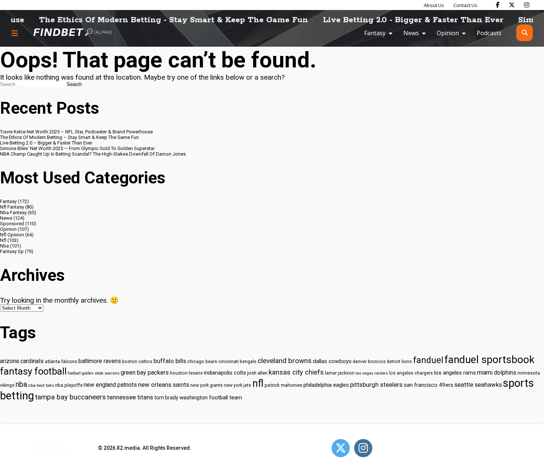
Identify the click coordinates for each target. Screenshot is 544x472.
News (411, 33)
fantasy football (33, 371)
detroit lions (399, 361)
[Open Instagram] (363, 448)
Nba (4, 246)
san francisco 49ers (428, 385)
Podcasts (489, 33)
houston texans (186, 373)
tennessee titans (130, 397)
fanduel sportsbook (489, 359)
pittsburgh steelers (376, 384)
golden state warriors (101, 373)
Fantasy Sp (12, 251)
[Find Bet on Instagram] (526, 5)
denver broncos (369, 361)
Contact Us (465, 5)
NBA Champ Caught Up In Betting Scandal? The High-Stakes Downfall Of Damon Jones (93, 154)
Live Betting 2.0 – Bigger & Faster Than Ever (46, 143)
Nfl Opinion (12, 234)
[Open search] (524, 32)
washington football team (210, 397)
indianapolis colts (225, 372)
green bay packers (145, 372)
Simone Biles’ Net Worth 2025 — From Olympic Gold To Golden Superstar (77, 148)
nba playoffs (69, 385)
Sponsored (12, 223)
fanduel (428, 360)
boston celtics (137, 361)
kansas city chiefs (296, 372)
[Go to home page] (72, 32)
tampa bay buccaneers (70, 397)
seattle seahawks (478, 384)
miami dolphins (496, 372)
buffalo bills (170, 361)
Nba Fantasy (13, 212)
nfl (257, 383)
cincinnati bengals (237, 361)
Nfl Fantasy (12, 207)
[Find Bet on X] (512, 5)
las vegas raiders (372, 373)
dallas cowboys (332, 361)
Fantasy (375, 33)
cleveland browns (285, 361)
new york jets (237, 385)
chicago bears (202, 361)
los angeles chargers (411, 373)
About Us (434, 5)
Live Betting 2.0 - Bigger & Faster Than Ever (402, 20)
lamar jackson (340, 373)
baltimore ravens (99, 361)
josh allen (257, 373)
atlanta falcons (61, 361)
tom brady (166, 397)
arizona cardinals (22, 361)
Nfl (3, 240)
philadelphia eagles (326, 385)
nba (21, 384)
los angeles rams (455, 372)
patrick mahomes (283, 385)
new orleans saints (163, 384)
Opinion (448, 33)
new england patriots (110, 384)
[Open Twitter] (341, 448)
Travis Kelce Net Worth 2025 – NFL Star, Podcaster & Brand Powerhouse (76, 131)
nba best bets (41, 385)
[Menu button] (15, 33)
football (74, 373)
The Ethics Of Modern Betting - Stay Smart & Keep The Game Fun (162, 20)
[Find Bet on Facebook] (498, 5)
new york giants (206, 385)
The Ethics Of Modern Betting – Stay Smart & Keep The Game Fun (69, 137)
